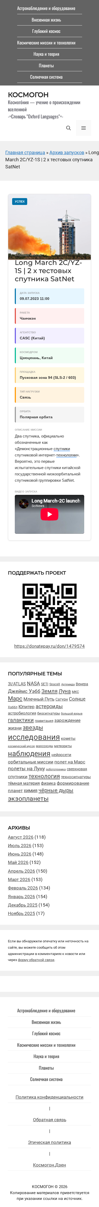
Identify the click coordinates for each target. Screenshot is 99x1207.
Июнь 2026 (19, 854)
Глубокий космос (46, 31)
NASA (33, 684)
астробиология (22, 713)
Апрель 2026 (21, 871)
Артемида (68, 684)
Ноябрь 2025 (21, 913)
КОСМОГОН (28, 95)
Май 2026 (18, 862)
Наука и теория (46, 54)
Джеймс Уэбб (24, 691)
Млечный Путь (38, 699)
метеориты (63, 746)
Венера (82, 684)
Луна (65, 691)
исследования (34, 737)
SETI (44, 684)
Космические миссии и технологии (46, 42)
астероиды (49, 706)
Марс (15, 698)
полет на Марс (69, 762)
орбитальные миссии (30, 762)
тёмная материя (24, 783)
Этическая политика (49, 1142)
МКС (75, 692)
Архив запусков (66, 152)
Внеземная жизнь (46, 19)
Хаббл (12, 707)
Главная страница (25, 152)
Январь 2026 (21, 896)
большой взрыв (71, 713)
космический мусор (21, 746)
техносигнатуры (76, 777)
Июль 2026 (19, 845)
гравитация (44, 721)
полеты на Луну (26, 769)
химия (30, 790)
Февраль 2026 (23, 888)
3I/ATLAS (17, 683)
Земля (49, 691)
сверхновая (77, 769)
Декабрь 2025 (22, 905)
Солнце (77, 699)
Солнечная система (46, 76)
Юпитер (26, 706)
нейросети (61, 754)
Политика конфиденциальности (49, 1097)
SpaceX (54, 684)
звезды (33, 727)
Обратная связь (49, 1119)
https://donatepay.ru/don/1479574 (49, 646)
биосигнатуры (48, 713)
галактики (21, 720)
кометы (68, 738)
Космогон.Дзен (49, 1165)
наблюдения (29, 754)
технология (44, 776)
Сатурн (61, 699)
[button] (68, 128)
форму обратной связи (36, 960)
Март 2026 (19, 879)
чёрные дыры (56, 790)
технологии (66, 455)
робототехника (56, 769)
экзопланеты (28, 798)
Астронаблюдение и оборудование (46, 8)
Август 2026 (21, 837)
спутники (62, 448)
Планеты (46, 65)
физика (48, 783)
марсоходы (44, 746)
